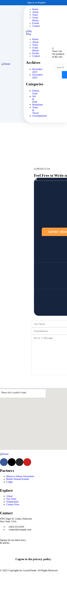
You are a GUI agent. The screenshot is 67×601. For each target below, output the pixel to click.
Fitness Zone (35, 92)
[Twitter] (55, 3)
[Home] (6, 64)
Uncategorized (39, 115)
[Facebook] (51, 3)
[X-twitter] (12, 462)
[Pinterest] (63, 3)
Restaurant (37, 104)
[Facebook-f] (4, 462)
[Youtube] (27, 462)
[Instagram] (59, 3)
